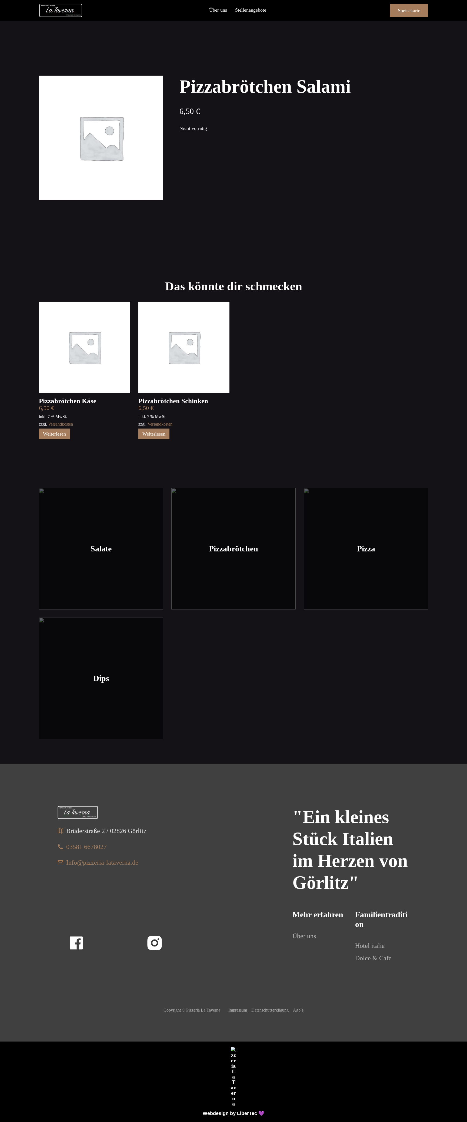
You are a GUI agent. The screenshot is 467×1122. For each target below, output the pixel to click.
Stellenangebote (250, 10)
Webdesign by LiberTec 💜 (233, 1113)
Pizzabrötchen (233, 548)
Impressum (237, 1010)
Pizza (366, 548)
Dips (101, 678)
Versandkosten (60, 424)
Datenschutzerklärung (270, 1010)
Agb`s (298, 1010)
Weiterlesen (54, 434)
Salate (101, 548)
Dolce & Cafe (373, 958)
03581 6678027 (86, 846)
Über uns (218, 10)
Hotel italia (370, 945)
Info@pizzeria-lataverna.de (102, 862)
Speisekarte (409, 10)
